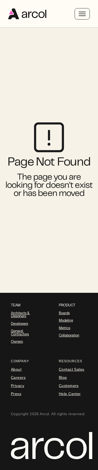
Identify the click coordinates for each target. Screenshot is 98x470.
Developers (19, 324)
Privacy (17, 385)
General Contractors (20, 332)
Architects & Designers (20, 314)
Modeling (66, 320)
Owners (17, 341)
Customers (69, 385)
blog (63, 377)
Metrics (64, 328)
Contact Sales (71, 369)
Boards (64, 313)
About (16, 369)
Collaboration (69, 335)
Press (16, 394)
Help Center (70, 394)
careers (18, 377)
